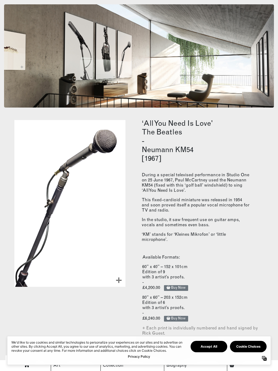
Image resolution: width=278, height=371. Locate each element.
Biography (176, 365)
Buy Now (178, 288)
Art (56, 365)
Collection (113, 365)
